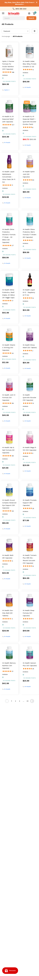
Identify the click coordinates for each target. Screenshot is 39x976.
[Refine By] (34, 31)
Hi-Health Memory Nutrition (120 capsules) (9, 665)
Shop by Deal (4, 13)
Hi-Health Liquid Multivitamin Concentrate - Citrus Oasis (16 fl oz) (8, 177)
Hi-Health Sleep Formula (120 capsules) (28, 613)
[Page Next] (32, 701)
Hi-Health (28, 87)
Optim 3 (6, 90)
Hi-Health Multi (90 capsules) (7, 556)
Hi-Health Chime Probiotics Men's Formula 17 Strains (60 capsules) (29, 233)
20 (27, 701)
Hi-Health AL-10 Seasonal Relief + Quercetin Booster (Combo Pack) (29, 120)
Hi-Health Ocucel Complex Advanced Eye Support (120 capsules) (9, 504)
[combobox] (14, 18)
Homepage (6, 36)
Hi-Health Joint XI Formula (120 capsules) (8, 397)
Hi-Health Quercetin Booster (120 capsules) (29, 397)
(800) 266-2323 (20, 9)
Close (36, 2)
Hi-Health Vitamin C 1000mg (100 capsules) (8, 347)
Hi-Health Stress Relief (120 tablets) (30, 346)
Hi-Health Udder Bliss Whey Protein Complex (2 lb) (29, 63)
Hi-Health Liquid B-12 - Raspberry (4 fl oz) (29, 292)
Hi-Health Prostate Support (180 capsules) (30, 502)
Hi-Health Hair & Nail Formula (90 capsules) (8, 450)
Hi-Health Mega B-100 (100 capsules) (30, 449)
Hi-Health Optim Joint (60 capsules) (29, 174)
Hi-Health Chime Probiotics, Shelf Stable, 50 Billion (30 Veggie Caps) (8, 293)
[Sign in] (29, 13)
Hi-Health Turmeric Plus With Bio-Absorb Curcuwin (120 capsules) (30, 559)
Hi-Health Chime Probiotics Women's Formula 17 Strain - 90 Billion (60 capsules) (8, 235)
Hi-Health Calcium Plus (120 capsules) (30, 664)
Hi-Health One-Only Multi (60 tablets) (7, 613)
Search (31, 18)
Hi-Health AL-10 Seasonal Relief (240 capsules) (8, 119)
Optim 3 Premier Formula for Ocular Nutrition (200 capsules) (8, 65)
